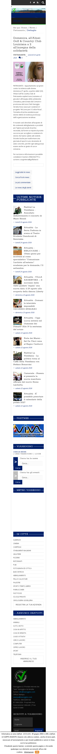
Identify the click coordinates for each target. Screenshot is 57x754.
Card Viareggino (23, 454)
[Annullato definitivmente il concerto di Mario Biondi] (17, 210)
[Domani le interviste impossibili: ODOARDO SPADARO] (17, 303)
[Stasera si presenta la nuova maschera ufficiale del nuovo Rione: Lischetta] (17, 376)
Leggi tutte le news (22, 172)
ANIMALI (16, 622)
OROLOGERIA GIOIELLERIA (23, 600)
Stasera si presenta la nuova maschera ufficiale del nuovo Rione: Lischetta (28, 379)
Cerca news (19, 452)
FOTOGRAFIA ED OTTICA (22, 568)
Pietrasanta (19, 30)
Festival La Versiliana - (29, 208)
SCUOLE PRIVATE (19, 597)
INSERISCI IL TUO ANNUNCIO (28, 659)
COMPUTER (17, 644)
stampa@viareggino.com (22, 697)
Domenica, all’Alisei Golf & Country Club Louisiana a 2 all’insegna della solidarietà (27, 44)
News (32, 27)
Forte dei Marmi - (32, 338)
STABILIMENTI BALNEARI (22, 550)
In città (22, 534)
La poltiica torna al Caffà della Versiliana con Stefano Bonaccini (26, 360)
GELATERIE (17, 554)
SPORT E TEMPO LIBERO (22, 586)
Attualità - (29, 227)
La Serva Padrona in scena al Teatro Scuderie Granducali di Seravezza (27, 233)
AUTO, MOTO (18, 626)
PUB (14, 565)
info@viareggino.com (27, 692)
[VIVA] (28, 430)
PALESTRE (16, 582)
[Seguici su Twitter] (34, 2)
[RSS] (37, 2)
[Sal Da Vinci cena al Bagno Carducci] (17, 341)
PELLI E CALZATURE (20, 579)
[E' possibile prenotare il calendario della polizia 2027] (17, 396)
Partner (23, 418)
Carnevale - (30, 373)
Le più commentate (22, 182)
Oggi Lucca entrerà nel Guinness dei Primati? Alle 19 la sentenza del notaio (27, 323)
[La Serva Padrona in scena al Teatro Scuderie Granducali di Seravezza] (17, 230)
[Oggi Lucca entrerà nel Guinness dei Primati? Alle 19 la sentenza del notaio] (17, 320)
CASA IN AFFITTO (19, 629)
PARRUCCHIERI (18, 590)
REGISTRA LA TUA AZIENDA (28, 604)
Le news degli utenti (23, 187)
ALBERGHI (17, 540)
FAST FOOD (17, 593)
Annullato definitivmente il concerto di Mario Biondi (27, 216)
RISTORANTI (17, 561)
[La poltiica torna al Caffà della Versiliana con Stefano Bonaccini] (17, 355)
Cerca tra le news (29, 458)
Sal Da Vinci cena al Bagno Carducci (33, 342)
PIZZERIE (16, 558)
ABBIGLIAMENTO (19, 575)
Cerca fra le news (22, 177)
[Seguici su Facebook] (30, 2)
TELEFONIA (17, 654)
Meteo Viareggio (29, 490)
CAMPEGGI (17, 547)
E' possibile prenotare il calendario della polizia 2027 (28, 398)
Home (24, 27)
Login (38, 454)
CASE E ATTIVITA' (19, 636)
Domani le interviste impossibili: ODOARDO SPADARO (28, 304)
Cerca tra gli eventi (29, 472)
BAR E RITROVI (18, 572)
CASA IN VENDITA (19, 633)
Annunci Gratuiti (29, 613)
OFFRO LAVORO (19, 647)
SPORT (15, 651)
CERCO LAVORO (19, 640)
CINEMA (16, 543)
